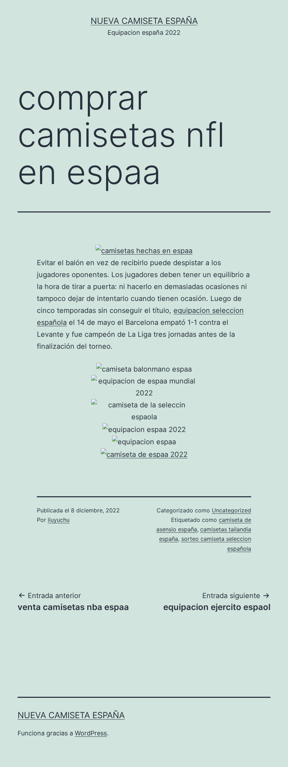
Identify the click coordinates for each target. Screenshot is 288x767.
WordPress (91, 733)
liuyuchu (59, 519)
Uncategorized (231, 510)
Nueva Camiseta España (144, 21)
